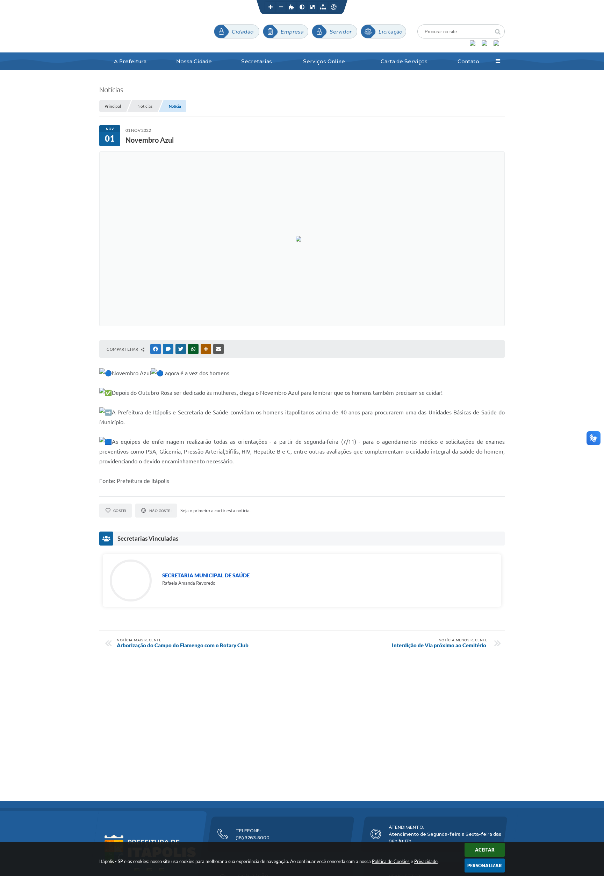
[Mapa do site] (323, 7)
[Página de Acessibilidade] (333, 7)
